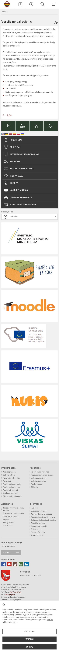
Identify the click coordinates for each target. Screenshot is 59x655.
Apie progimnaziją (9, 472)
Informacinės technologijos (24, 154)
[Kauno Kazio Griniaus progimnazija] (7, 4)
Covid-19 (14, 183)
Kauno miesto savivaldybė (30, 575)
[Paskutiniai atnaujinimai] (31, 4)
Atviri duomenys (37, 535)
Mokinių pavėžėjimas (39, 478)
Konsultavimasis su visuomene (43, 517)
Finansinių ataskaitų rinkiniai (13, 513)
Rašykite (6, 553)
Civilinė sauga (36, 529)
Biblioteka (15, 161)
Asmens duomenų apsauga (41, 514)
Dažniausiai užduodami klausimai (44, 520)
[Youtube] (9, 564)
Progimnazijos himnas (11, 487)
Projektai (15, 147)
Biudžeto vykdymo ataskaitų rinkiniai (13, 509)
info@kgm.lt (10, 595)
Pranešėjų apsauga (38, 523)
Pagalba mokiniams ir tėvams (42, 475)
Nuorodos (34, 508)
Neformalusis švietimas (40, 472)
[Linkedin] (26, 564)
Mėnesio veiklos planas (22, 169)
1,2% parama (16, 176)
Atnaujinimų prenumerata (23, 204)
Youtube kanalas (19, 190)
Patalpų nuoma (36, 484)
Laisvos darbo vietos (21, 197)
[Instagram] (15, 564)
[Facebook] (3, 564)
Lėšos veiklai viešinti (10, 516)
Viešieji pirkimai (9, 523)
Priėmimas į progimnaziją (12, 496)
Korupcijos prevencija (39, 526)
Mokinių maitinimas (38, 481)
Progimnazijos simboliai (12, 484)
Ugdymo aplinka (9, 475)
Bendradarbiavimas (10, 493)
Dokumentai (16, 140)
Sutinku (29, 647)
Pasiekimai (7, 481)
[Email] (21, 564)
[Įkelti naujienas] (20, 4)
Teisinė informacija (38, 532)
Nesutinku (29, 639)
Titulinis (4, 12)
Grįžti (9, 115)
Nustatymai (29, 632)
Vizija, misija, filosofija (11, 478)
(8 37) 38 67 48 (15, 592)
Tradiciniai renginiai (10, 490)
